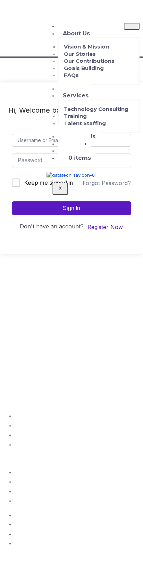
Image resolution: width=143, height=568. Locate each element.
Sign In (71, 208)
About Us (76, 33)
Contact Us (79, 136)
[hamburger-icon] (132, 26)
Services (76, 95)
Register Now (105, 227)
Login (71, 150)
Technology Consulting (96, 109)
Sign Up (74, 143)
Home (72, 26)
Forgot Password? (107, 183)
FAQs (71, 75)
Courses (75, 88)
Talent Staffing (85, 123)
